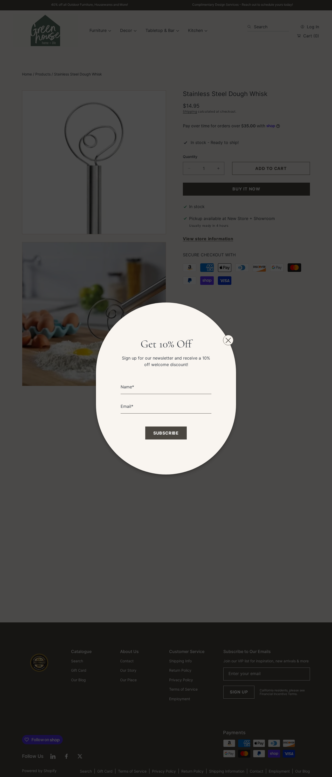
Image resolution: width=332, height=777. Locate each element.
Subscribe (166, 433)
